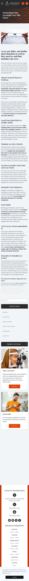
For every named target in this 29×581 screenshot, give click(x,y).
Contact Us (6, 336)
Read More (15, 386)
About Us (5, 312)
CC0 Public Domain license (20, 283)
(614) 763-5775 (14, 508)
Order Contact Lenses (9, 326)
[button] (2, 3)
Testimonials (6, 331)
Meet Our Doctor (7, 322)
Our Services (6, 317)
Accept (14, 577)
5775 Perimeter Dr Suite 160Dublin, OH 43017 (14, 500)
